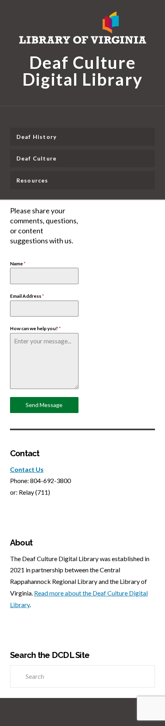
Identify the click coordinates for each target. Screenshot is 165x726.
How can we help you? (35, 328)
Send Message (44, 404)
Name (18, 264)
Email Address (27, 296)
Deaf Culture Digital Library (82, 70)
